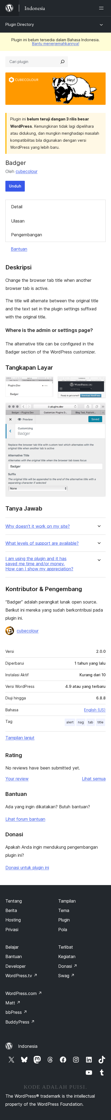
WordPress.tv (21, 975)
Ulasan (18, 221)
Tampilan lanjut (19, 737)
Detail (16, 206)
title (100, 722)
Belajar (12, 947)
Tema (63, 910)
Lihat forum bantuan (25, 819)
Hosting (13, 920)
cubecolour (26, 171)
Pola (62, 929)
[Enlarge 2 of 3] (98, 383)
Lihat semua (94, 778)
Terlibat (65, 947)
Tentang (13, 901)
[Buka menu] (102, 8)
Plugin (64, 920)
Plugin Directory (19, 24)
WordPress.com (23, 993)
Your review (17, 778)
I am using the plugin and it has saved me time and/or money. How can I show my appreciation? (39, 563)
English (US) (95, 710)
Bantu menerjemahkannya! (55, 43)
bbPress (16, 1012)
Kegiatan (66, 956)
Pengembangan (26, 234)
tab (90, 722)
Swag (66, 975)
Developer (15, 966)
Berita (11, 910)
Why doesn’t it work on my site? (37, 526)
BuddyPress (20, 1022)
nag (81, 722)
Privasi (11, 929)
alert (70, 722)
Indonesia (27, 1046)
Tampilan (67, 901)
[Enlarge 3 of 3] (98, 409)
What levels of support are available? (42, 543)
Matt (12, 1002)
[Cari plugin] (62, 61)
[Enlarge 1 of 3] (46, 383)
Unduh (15, 186)
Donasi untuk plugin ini (27, 867)
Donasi (67, 966)
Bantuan (19, 249)
